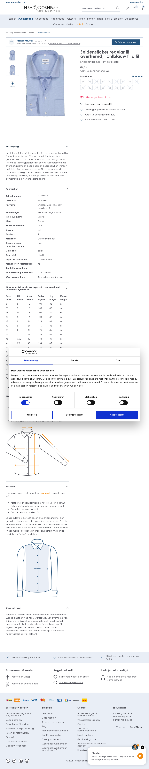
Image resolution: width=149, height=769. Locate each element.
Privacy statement (51, 739)
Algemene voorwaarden (55, 730)
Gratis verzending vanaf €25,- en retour (18, 714)
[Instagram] (27, 761)
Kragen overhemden (53, 722)
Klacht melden (85, 735)
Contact (81, 707)
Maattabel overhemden (54, 743)
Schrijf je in (136, 727)
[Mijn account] (126, 8)
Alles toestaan (117, 415)
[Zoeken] (118, 8)
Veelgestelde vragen (88, 720)
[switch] (58, 402)
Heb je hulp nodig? (114, 670)
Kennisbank (48, 713)
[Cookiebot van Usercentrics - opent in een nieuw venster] (24, 352)
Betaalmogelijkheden (17, 724)
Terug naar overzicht (17, 32)
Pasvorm (10, 486)
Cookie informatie (51, 735)
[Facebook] (8, 761)
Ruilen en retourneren (17, 732)
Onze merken (49, 717)
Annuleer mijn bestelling (71, 682)
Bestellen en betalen (17, 707)
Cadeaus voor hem (16, 745)
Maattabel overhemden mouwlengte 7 (54, 749)
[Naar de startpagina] (42, 8)
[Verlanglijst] (133, 8)
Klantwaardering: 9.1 (15, 2)
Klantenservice (136, 2)
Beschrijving (12, 146)
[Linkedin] (21, 761)
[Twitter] (14, 761)
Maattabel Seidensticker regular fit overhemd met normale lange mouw (33, 288)
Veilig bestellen (14, 720)
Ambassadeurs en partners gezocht (91, 744)
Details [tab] (74, 360)
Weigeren (32, 415)
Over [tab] (118, 360)
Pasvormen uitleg (20, 676)
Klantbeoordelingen (16, 741)
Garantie (10, 737)
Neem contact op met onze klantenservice (122, 678)
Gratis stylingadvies (87, 739)
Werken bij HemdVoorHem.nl (86, 729)
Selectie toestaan (74, 415)
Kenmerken (12, 189)
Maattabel (137, 76)
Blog (44, 726)
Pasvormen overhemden (24, 683)
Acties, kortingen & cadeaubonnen (87, 714)
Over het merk (13, 608)
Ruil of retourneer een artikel (74, 676)
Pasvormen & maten (20, 670)
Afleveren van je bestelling (20, 728)
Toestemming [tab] (31, 360)
